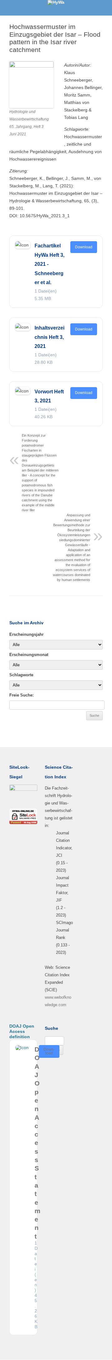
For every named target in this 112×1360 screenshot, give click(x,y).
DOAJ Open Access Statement (37, 1143)
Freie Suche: (21, 695)
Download (83, 247)
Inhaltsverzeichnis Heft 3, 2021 (49, 337)
